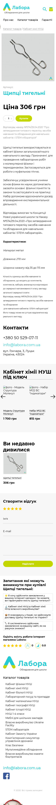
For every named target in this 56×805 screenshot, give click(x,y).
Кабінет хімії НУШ (16, 688)
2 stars (17, 508)
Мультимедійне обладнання (23, 749)
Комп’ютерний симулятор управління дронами (22, 739)
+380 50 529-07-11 (20, 337)
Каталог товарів (27, 19)
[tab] (28, 598)
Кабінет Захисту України (21, 733)
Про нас (8, 19)
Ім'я (5, 518)
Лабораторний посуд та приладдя (27, 696)
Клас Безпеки (14, 745)
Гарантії (47, 19)
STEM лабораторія (17, 729)
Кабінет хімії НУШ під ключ (27, 374)
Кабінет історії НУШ (18, 709)
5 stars (5, 508)
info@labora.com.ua (21, 345)
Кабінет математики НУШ (22, 701)
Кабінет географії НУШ (20, 705)
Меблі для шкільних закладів (24, 718)
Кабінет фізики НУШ (18, 684)
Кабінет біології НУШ (19, 692)
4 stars (9, 508)
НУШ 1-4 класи (14, 713)
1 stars (20, 508)
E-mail (7, 531)
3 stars (13, 508)
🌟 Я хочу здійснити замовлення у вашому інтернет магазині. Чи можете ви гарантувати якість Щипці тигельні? (27, 598)
